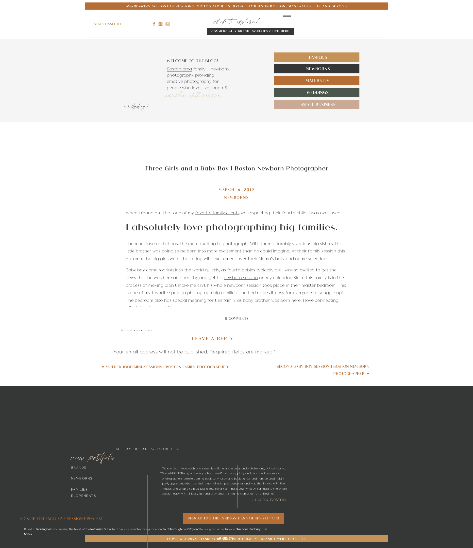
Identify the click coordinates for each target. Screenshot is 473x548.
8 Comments (237, 318)
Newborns (236, 197)
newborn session (241, 277)
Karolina (130, 330)
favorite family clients (217, 212)
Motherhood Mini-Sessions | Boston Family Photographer (167, 366)
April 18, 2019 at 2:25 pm (150, 526)
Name (121, 449)
